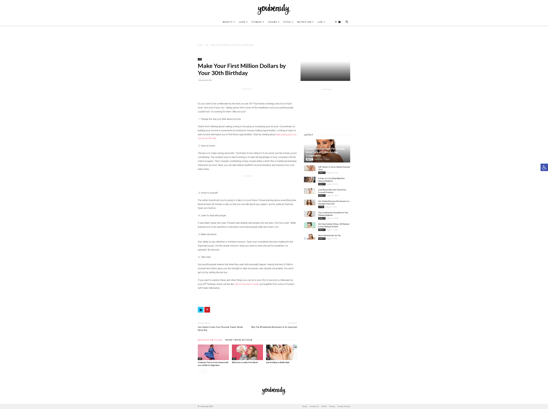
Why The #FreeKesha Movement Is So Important (274, 327)
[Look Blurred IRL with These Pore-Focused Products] (309, 191)
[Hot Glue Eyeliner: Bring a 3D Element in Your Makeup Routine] (309, 225)
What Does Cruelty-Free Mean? (245, 362)
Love (242, 22)
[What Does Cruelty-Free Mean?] (247, 352)
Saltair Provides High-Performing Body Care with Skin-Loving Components (325, 152)
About (304, 406)
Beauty (228, 22)
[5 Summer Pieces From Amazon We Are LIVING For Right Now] (213, 352)
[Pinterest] (336, 22)
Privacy (332, 406)
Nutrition (304, 22)
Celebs (272, 22)
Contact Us (314, 406)
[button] (544, 167)
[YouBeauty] (274, 9)
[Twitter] (340, 22)
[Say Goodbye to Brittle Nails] (281, 352)
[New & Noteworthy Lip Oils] (309, 237)
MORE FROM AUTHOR (238, 340)
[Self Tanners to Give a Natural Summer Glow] (309, 168)
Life (320, 22)
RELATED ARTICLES (210, 340)
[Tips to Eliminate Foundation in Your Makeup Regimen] (309, 214)
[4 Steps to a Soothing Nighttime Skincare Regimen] (309, 179)
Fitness (257, 22)
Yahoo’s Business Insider (247, 284)
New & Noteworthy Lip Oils (329, 235)
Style (287, 22)
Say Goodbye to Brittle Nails (277, 362)
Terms (324, 406)
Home (200, 45)
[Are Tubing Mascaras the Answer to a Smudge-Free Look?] (309, 202)
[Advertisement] (274, 35)
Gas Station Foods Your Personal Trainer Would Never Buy (220, 328)
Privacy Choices (344, 406)
